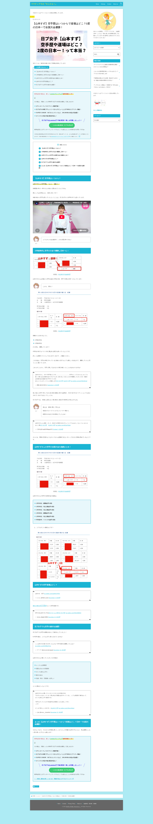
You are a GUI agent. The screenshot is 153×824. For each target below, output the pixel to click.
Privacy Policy (71, 803)
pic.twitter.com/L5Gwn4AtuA (66, 708)
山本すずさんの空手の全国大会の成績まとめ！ (54, 155)
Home (97, 4)
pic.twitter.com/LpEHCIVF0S (52, 593)
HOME (33, 796)
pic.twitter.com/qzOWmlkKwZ (79, 381)
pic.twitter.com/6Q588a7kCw (43, 646)
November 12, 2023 (56, 712)
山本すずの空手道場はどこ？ (48, 158)
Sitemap (103, 4)
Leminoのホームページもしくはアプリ (59, 136)
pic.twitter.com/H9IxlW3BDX (73, 613)
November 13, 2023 (53, 617)
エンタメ (32, 16)
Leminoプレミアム (55, 94)
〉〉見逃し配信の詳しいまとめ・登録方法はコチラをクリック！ (53, 778)
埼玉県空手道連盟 (63, 274)
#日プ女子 (59, 381)
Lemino (52, 120)
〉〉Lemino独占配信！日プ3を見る (60, 125)
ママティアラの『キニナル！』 (44, 4)
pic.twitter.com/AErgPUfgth (63, 425)
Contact (109, 4)
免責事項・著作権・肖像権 (90, 803)
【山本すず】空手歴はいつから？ (50, 148)
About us (115, 4)
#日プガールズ (53, 613)
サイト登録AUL (97, 110)
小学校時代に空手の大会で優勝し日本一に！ (53, 151)
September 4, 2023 (52, 385)
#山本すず (66, 381)
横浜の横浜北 (39, 605)
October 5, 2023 (57, 429)
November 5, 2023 (54, 597)
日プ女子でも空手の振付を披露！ (50, 162)
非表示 (64, 144)
